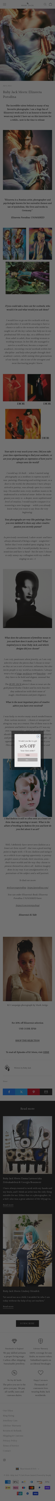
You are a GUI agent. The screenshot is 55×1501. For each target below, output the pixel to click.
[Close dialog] (38, 736)
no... (27, 759)
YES (27, 755)
